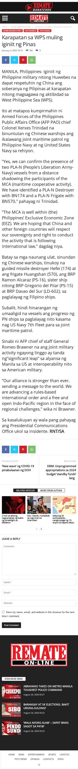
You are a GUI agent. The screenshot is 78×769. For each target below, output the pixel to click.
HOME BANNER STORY (21, 26)
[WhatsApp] (32, 60)
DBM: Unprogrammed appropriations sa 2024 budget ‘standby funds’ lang (61, 472)
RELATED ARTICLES (25, 490)
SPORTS (52, 754)
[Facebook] (5, 60)
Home (4, 26)
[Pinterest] (23, 60)
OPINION (34, 759)
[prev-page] (37, 529)
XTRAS (61, 759)
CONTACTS (48, 759)
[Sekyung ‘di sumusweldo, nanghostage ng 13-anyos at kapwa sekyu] (64, 505)
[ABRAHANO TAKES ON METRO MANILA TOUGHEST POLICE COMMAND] (11, 691)
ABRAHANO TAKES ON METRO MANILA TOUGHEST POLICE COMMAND (48, 688)
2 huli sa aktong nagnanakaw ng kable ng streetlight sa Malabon (12, 519)
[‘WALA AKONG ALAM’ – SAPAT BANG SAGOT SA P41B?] (11, 728)
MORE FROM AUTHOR (51, 490)
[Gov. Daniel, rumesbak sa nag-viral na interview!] (39, 505)
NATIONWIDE (30, 30)
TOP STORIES (45, 30)
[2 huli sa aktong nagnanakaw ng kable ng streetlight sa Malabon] (13, 505)
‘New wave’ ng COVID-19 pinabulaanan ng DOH (18, 468)
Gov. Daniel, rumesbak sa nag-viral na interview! (38, 518)
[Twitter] (14, 60)
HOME (12, 754)
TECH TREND (20, 759)
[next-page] (41, 529)
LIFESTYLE (64, 754)
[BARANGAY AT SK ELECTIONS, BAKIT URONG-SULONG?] (11, 710)
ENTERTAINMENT (36, 754)
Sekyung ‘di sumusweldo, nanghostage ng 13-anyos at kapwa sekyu (63, 519)
